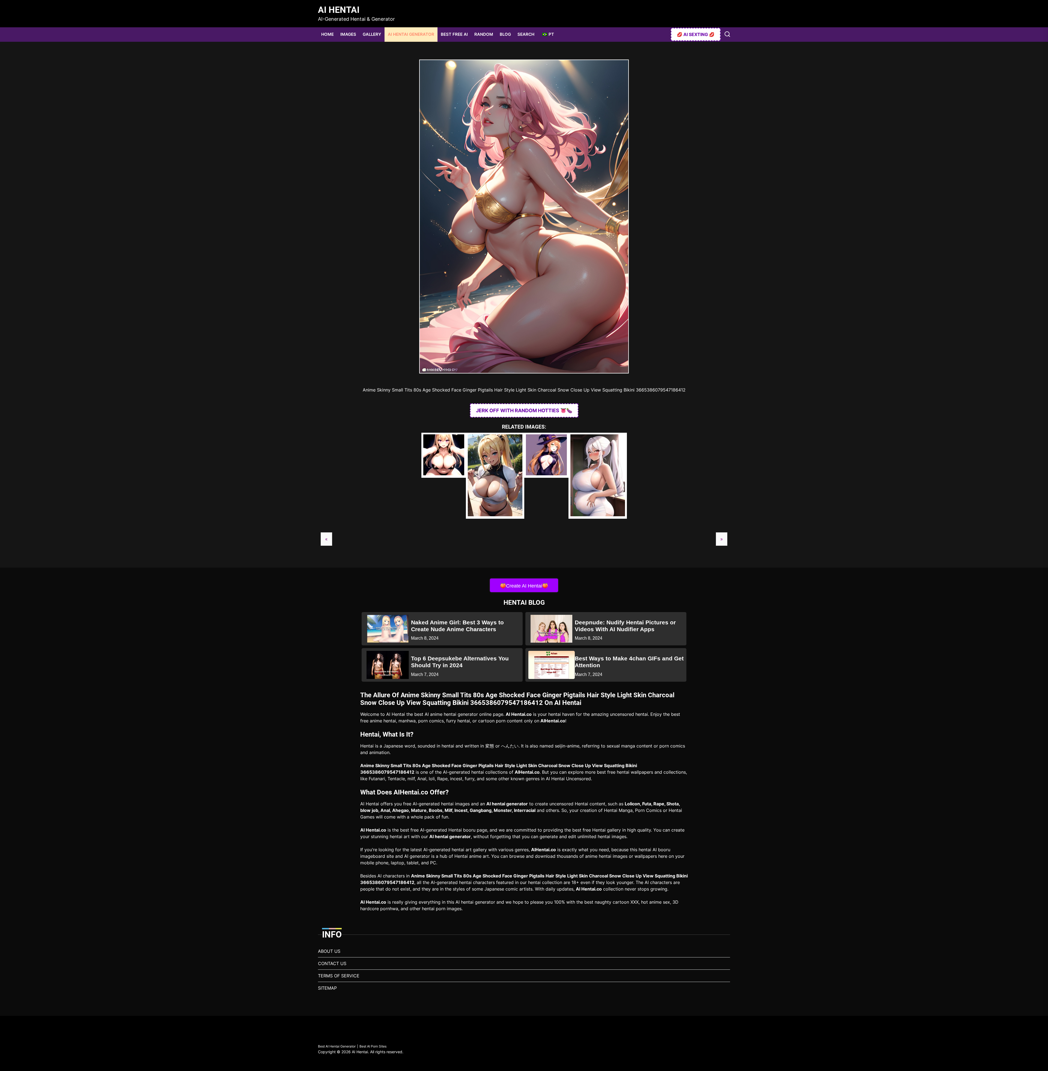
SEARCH (525, 34)
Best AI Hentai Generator (337, 1046)
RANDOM (483, 34)
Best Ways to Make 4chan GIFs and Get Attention (629, 661)
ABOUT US (329, 951)
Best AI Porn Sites (372, 1046)
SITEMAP (327, 988)
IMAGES (348, 34)
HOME (327, 34)
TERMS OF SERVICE (338, 975)
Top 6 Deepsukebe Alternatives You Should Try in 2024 (460, 661)
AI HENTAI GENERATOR (411, 34)
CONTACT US (332, 963)
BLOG (505, 34)
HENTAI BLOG (524, 602)
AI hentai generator (507, 803)
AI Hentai (338, 10)
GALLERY (372, 34)
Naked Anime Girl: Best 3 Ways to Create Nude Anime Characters (457, 625)
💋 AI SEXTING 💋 (695, 34)
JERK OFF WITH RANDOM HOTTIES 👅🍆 (524, 410)
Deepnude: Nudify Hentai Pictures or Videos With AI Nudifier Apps (625, 625)
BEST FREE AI (454, 34)
